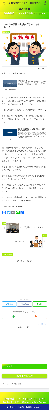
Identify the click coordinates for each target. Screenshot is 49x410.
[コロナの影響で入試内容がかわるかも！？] (30, 327)
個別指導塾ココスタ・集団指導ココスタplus (24, 6)
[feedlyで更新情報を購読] (13, 316)
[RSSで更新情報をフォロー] (36, 316)
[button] (45, 272)
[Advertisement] (24, 345)
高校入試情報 (8, 255)
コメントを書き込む (24, 376)
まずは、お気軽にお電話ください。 (25, 407)
